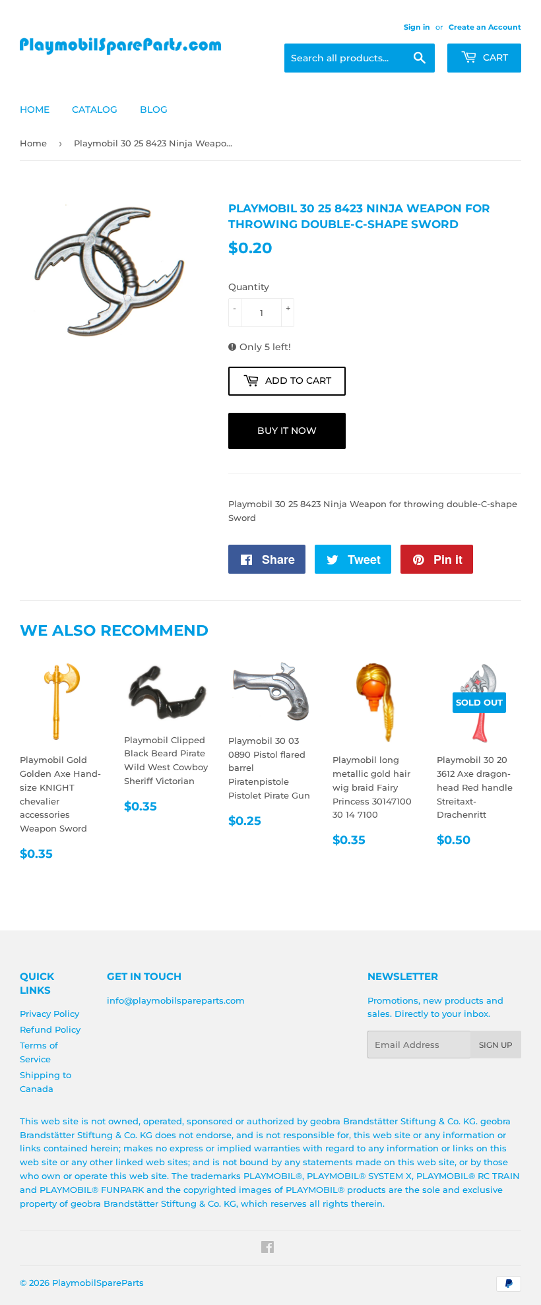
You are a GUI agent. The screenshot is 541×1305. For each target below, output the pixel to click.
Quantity (248, 287)
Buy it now (287, 431)
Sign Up (496, 1045)
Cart (494, 57)
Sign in (417, 27)
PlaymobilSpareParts (98, 1282)
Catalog (94, 109)
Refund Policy (50, 1029)
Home (34, 109)
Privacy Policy (49, 1013)
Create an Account (485, 27)
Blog (154, 109)
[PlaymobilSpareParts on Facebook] (267, 1249)
